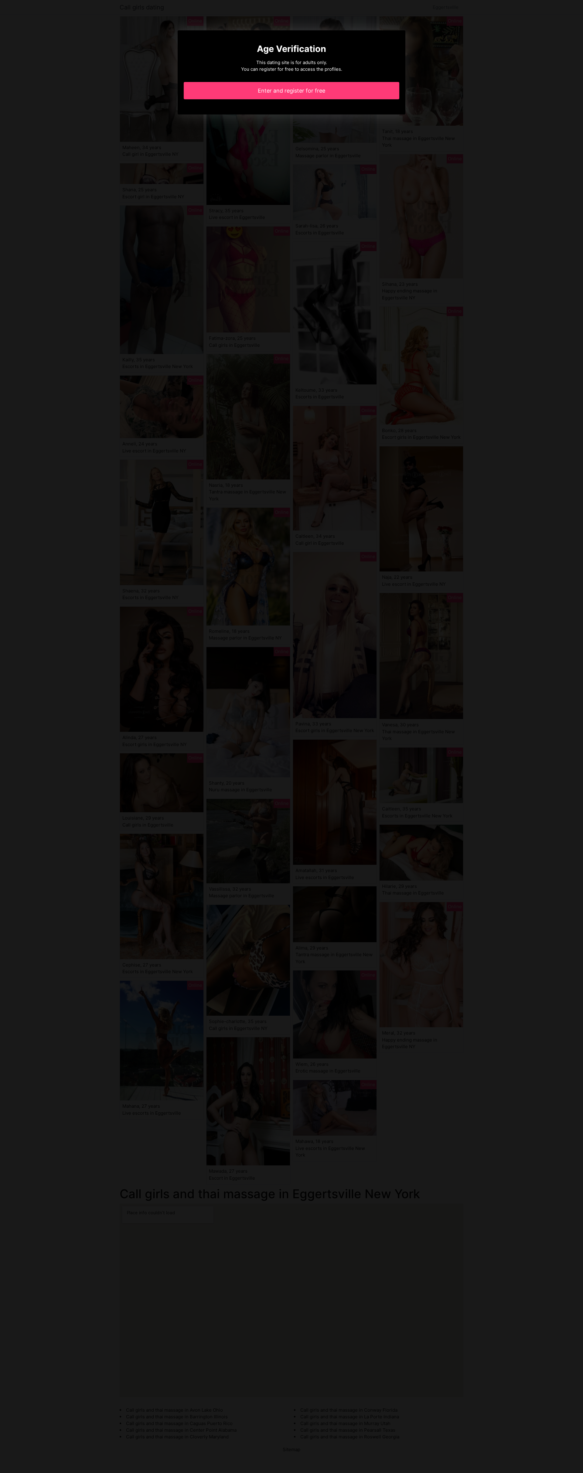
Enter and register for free (291, 90)
